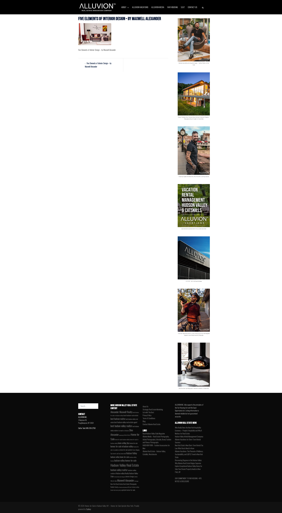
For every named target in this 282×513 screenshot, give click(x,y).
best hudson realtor (117, 418)
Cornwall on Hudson (123, 431)
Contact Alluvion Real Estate (151, 424)
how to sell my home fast (119, 454)
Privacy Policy (147, 415)
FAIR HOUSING (172, 7)
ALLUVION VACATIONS (140, 7)
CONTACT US (192, 7)
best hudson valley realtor (121, 426)
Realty (116, 487)
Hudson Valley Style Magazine (119, 477)
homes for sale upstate (126, 450)
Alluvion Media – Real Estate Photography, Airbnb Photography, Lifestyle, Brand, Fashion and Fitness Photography (157, 439)
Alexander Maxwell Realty (121, 412)
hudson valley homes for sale (125, 460)
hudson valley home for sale (119, 456)
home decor (127, 435)
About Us (145, 406)
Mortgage (136, 481)
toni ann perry (117, 490)
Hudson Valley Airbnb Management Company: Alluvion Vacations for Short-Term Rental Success (189, 439)
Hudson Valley (131, 453)
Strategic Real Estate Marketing (153, 409)
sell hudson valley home (122, 487)
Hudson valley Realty (122, 473)
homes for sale (134, 443)
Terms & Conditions (149, 418)
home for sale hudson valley (122, 440)
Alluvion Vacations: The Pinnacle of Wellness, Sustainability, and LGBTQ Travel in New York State (189, 454)
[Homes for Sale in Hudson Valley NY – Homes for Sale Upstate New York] (97, 6)
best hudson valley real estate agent (125, 422)
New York (113, 484)
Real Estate (119, 484)
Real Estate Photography (129, 484)
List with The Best (148, 412)
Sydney (88, 509)
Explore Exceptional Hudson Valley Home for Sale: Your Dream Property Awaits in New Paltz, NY (188, 469)
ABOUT (123, 7)
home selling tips (123, 442)
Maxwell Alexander (125, 480)
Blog (144, 421)
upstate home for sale (128, 490)
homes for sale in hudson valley (121, 446)
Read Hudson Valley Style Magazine (154, 433)
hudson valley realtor (119, 470)
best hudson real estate (130, 415)
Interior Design (130, 476)
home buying (121, 435)
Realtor (112, 487)
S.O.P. (183, 7)
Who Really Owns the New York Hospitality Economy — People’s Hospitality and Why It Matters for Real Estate (188, 430)
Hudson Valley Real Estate (124, 465)
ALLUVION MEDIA (157, 7)
